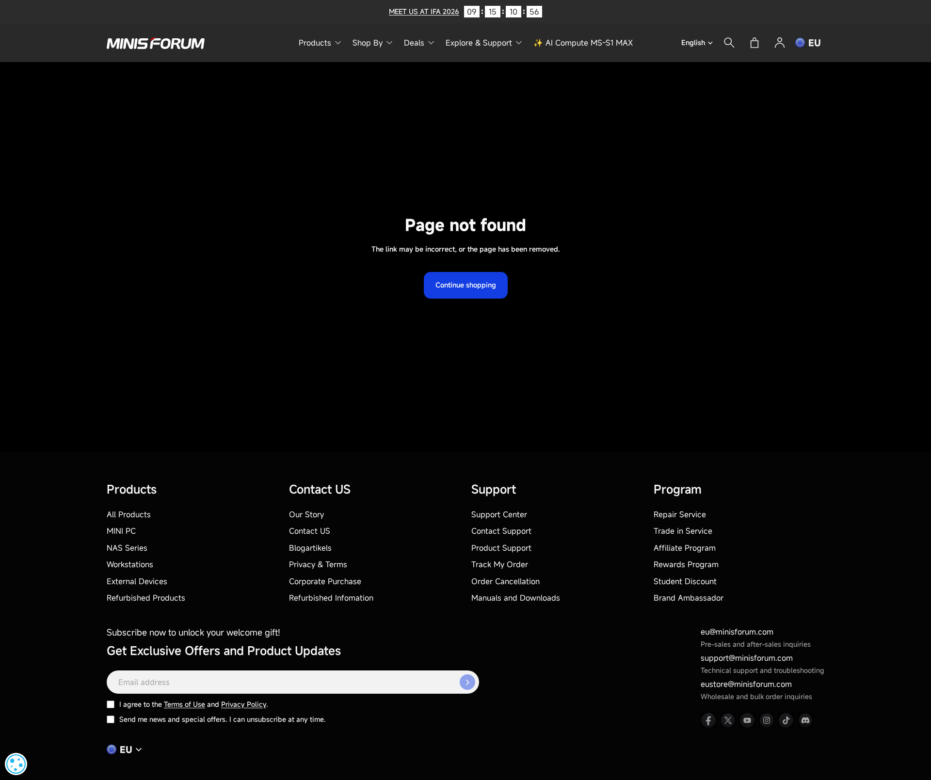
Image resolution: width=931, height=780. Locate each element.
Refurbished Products (146, 597)
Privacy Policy (243, 704)
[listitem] (708, 720)
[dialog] (16, 764)
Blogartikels (310, 547)
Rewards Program (686, 564)
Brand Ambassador (688, 597)
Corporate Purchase (325, 581)
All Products (129, 514)
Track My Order (499, 564)
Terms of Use (184, 704)
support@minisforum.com (747, 658)
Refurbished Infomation (331, 597)
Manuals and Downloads (515, 597)
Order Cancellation (505, 581)
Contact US (309, 530)
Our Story (306, 514)
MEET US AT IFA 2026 (424, 11)
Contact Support (501, 530)
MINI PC (121, 530)
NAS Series (127, 547)
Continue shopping (465, 284)
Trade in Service (683, 530)
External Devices (137, 581)
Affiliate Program (685, 547)
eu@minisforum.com (737, 631)
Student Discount (685, 581)
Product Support (501, 547)
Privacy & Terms (318, 564)
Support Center (499, 514)
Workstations (130, 564)
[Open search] (729, 42)
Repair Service (680, 514)
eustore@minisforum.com (746, 684)
